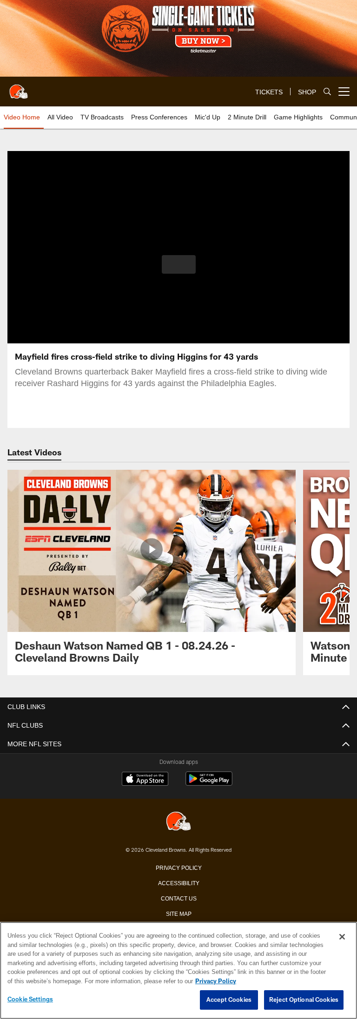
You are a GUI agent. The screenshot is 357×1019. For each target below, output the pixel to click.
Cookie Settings (30, 999)
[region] (178, 970)
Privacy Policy (178, 867)
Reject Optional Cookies (303, 1000)
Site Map (178, 913)
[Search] (327, 91)
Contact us (178, 897)
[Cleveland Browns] (178, 822)
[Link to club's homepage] (18, 87)
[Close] (342, 937)
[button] (178, 264)
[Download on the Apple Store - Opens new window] (145, 780)
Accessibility (178, 882)
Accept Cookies (228, 1000)
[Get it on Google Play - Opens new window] (209, 783)
